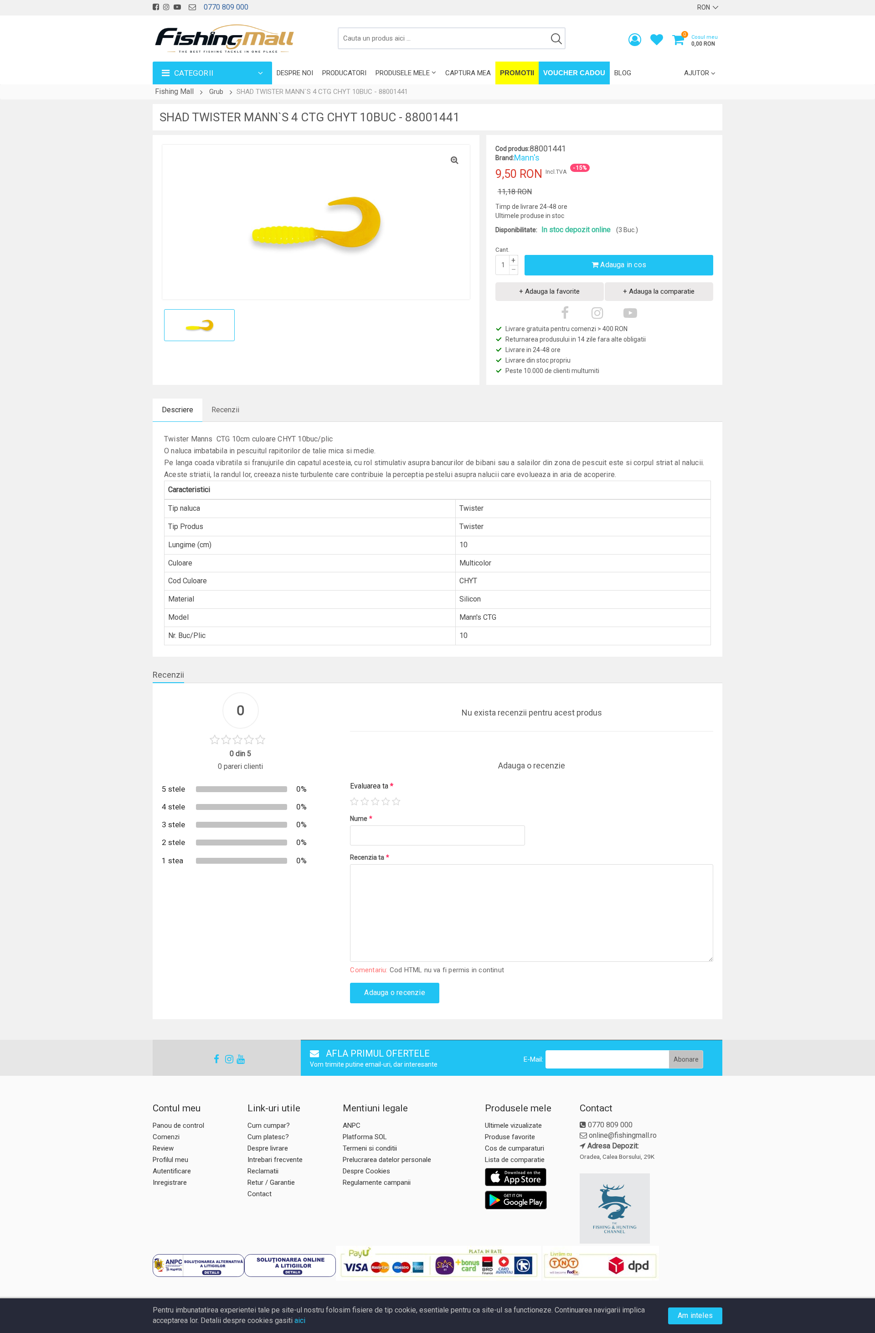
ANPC (351, 1125)
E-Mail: (533, 1059)
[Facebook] (214, 1059)
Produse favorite (510, 1137)
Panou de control (178, 1125)
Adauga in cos (622, 264)
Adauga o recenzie (394, 992)
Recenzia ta (369, 857)
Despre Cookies (366, 1171)
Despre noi (295, 73)
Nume (361, 818)
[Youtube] (236, 1059)
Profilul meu (170, 1160)
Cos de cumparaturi (514, 1148)
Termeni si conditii (370, 1148)
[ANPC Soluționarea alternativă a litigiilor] (198, 1265)
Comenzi (166, 1137)
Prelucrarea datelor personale (387, 1160)
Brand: (504, 157)
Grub (216, 92)
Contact (259, 1194)
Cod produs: (512, 148)
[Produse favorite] (656, 41)
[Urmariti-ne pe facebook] (156, 7)
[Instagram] (225, 1059)
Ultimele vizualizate (513, 1125)
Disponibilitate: (516, 229)
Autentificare (172, 1171)
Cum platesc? (268, 1137)
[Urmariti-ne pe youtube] (177, 7)
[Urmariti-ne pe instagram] (166, 7)
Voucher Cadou (574, 73)
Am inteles (695, 1315)
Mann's (527, 157)
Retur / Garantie (271, 1182)
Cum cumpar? (268, 1125)
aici (299, 1320)
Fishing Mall (174, 91)
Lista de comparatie (515, 1160)
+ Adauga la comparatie (659, 291)
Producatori (344, 73)
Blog (622, 73)
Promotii (517, 73)
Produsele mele (403, 73)
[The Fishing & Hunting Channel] (650, 1208)
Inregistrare (170, 1182)
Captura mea (468, 73)
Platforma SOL (365, 1137)
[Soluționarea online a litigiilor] (290, 1265)
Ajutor (696, 73)
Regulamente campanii (377, 1182)
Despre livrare (267, 1148)
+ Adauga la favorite (549, 291)
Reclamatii (262, 1171)
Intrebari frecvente (275, 1160)
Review (163, 1148)
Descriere (177, 409)
